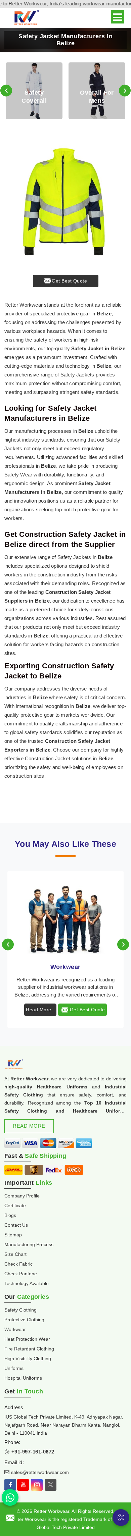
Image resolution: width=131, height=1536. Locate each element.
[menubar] (117, 16)
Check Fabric (18, 1264)
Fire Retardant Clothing (29, 1348)
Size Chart (15, 1254)
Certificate (15, 1205)
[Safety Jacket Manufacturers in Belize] (65, 202)
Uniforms (14, 1368)
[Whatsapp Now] (10, 1497)
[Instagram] (37, 1485)
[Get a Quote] (10, 1517)
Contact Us (16, 1225)
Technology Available (26, 1283)
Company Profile (22, 1195)
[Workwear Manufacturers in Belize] (65, 913)
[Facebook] (10, 1485)
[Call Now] (121, 1517)
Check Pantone (20, 1273)
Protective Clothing (24, 1319)
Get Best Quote (69, 281)
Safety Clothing (20, 1310)
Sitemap (13, 1234)
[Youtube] (23, 1485)
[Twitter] (50, 1485)
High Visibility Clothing (27, 1358)
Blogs (10, 1215)
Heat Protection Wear (27, 1339)
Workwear (65, 967)
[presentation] (6, 91)
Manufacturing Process (28, 1244)
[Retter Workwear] (26, 18)
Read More (38, 1009)
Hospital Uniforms (23, 1378)
